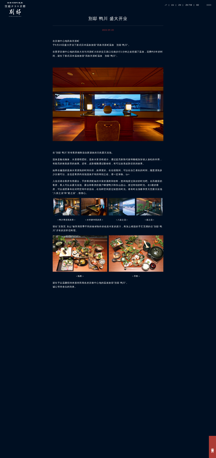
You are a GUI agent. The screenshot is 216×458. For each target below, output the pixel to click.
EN (172, 5)
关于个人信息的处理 (79, 449)
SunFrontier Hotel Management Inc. (38, 456)
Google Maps (63, 418)
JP (166, 5)
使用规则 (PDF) (43, 449)
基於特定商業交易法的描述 (101, 449)
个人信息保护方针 (60, 449)
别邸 (194, 399)
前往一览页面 (107, 320)
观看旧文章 (61, 320)
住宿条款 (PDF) (27, 449)
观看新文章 (154, 320)
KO (197, 5)
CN (175, 449)
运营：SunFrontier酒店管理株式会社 (129, 449)
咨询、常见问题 (169, 437)
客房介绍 (186, 395)
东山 (179, 396)
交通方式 (157, 395)
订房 (150, 394)
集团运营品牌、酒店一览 (34, 437)
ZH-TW (188, 5)
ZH (179, 5)
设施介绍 (172, 395)
